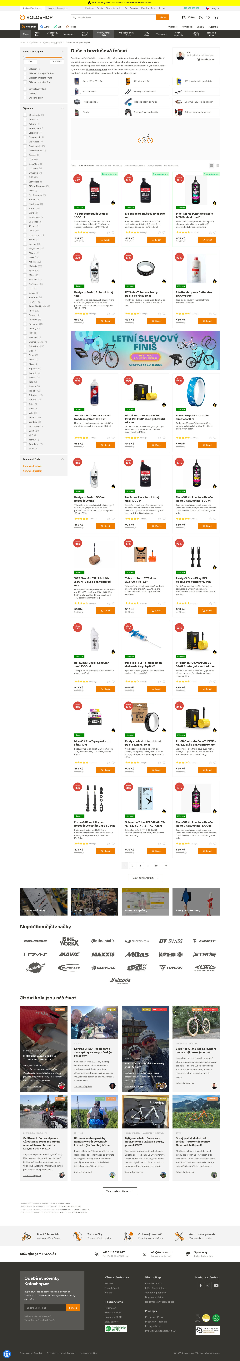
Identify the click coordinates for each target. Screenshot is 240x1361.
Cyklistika (33, 42)
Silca (33, 351)
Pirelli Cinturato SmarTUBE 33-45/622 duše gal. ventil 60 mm (196, 743)
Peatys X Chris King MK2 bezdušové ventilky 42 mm (193, 580)
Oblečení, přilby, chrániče (126, 34)
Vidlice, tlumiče (85, 34)
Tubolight (36, 395)
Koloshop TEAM (113, 1317)
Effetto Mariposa (39, 186)
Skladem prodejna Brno (40, 82)
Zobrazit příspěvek (32, 1086)
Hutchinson (36, 217)
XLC (33, 435)
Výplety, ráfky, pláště (103, 34)
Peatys (35, 302)
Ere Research (37, 195)
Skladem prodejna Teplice (41, 73)
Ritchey (34, 328)
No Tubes (36, 284)
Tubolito (35, 399)
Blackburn (35, 133)
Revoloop (36, 324)
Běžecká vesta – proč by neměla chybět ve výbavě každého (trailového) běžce (92, 1142)
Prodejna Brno (153, 1326)
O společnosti (112, 1288)
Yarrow (34, 440)
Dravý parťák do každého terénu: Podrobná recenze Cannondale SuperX (193, 1142)
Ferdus (34, 199)
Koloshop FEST (113, 1312)
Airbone (34, 124)
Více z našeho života (117, 1191)
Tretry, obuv (146, 34)
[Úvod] (36, 17)
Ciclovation (36, 142)
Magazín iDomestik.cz (58, 8)
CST (33, 159)
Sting (33, 364)
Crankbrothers (37, 150)
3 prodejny (201, 1252)
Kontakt (162, 8)
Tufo (33, 404)
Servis (100, 8)
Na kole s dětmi (211, 34)
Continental (37, 146)
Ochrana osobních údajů (31, 1353)
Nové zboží (187, 27)
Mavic (34, 253)
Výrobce (28, 108)
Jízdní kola (37, 34)
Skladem (33, 69)
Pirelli (34, 311)
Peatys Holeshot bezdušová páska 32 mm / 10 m (143, 743)
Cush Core (36, 164)
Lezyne (35, 244)
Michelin (35, 266)
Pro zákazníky (131, 8)
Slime (33, 355)
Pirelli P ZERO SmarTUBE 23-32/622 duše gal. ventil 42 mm (195, 664)
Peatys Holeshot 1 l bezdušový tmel (93, 294)
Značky (200, 27)
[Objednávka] (216, 17)
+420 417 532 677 (190, 8)
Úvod (22, 42)
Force (34, 208)
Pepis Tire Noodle (39, 306)
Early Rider (35, 182)
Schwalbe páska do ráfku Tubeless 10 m (192, 417)
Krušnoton (110, 1308)
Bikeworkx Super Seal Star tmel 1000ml (91, 664)
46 (156, 865)
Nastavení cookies (88, 1353)
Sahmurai (35, 337)
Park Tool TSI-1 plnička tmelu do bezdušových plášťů (143, 664)
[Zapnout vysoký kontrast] (7, 1354)
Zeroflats (36, 444)
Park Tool (35, 297)
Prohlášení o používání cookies (61, 1353)
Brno (211, 1256)
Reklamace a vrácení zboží (159, 1301)
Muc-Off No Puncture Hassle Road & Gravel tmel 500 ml (194, 499)
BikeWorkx (36, 128)
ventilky (124, 73)
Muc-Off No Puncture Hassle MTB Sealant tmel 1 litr (194, 215)
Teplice (204, 1256)
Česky (213, 8)
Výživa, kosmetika (178, 34)
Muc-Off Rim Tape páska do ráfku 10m (92, 743)
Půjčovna (213, 27)
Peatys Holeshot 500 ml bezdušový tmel (89, 499)
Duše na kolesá (64, 1203)
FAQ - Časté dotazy (155, 1288)
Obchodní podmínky (156, 1292)
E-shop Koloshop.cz (32, 8)
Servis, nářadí (196, 34)
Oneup (34, 293)
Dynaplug (35, 173)
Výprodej (172, 27)
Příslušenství (161, 34)
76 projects (36, 115)
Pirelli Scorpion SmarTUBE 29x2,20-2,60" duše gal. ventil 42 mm (145, 419)
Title (33, 382)
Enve (33, 190)
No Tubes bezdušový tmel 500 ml (145, 215)
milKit (34, 271)
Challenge (35, 222)
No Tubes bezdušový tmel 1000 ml (91, 215)
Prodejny (89, 8)
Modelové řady (31, 459)
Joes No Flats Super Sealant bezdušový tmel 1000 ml (92, 417)
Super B (34, 373)
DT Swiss (35, 168)
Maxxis (35, 262)
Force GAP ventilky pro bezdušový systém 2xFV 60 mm (94, 824)
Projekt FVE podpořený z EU (160, 1330)
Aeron (34, 119)
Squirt (33, 359)
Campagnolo (36, 137)
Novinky (33, 93)
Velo (33, 413)
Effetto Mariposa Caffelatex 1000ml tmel (194, 294)
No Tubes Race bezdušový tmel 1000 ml (142, 499)
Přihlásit (73, 1308)
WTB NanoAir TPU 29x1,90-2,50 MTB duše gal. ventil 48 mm (92, 582)
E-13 (33, 177)
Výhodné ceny (36, 97)
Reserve (35, 319)
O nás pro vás (159, 1009)
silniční (134, 62)
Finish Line (36, 204)
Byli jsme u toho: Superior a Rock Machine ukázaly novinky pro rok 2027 (144, 1142)
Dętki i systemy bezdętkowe (69, 1206)
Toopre (34, 386)
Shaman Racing (38, 342)
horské (126, 62)
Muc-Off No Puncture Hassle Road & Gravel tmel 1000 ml (194, 824)
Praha (197, 1256)
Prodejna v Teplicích (156, 1321)
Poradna (100, 1099)
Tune (33, 408)
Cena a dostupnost (33, 51)
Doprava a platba (154, 1297)
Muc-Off (35, 279)
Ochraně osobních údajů (42, 1320)
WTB (34, 431)
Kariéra (108, 1292)
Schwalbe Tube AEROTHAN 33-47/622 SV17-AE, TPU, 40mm (145, 824)
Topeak (35, 391)
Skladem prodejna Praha (40, 77)
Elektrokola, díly (52, 34)
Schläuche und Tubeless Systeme (75, 1209)
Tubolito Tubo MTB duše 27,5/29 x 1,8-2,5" (140, 580)
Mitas (34, 275)
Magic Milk (36, 248)
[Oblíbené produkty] (208, 17)
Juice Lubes (37, 235)
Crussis (34, 155)
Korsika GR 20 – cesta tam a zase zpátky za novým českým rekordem (93, 1052)
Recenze (60, 1009)
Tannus (34, 377)
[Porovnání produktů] (200, 17)
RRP (33, 333)
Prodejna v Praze (154, 1317)
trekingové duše (148, 62)
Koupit (107, 240)
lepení (133, 73)
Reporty (111, 1009)
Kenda (33, 239)
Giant (33, 213)
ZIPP (33, 448)
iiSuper (34, 226)
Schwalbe (36, 346)
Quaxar (34, 315)
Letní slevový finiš (37, 89)
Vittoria (35, 417)
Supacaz (35, 368)
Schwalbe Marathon (32, 471)
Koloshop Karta (148, 8)
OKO (33, 288)
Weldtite (35, 422)
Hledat (163, 17)
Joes (34, 230)
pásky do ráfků (112, 73)
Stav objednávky (114, 8)
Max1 (33, 257)
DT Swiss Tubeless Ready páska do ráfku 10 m (141, 294)
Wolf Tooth (36, 426)
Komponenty (69, 34)
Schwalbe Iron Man (32, 466)
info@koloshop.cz (162, 1252)
